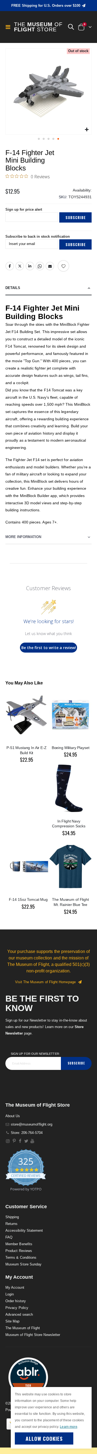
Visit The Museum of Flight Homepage (46, 982)
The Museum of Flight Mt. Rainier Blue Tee (70, 902)
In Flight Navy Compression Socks (68, 823)
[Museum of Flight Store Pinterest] (14, 1141)
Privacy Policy (16, 1308)
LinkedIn (30, 266)
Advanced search (19, 1314)
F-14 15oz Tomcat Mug (28, 899)
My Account (14, 1287)
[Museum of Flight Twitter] (26, 1141)
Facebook (9, 266)
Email (50, 266)
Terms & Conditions (20, 1257)
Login (9, 1294)
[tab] (48, 288)
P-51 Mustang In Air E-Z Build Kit (26, 750)
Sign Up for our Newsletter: (35, 1053)
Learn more (68, 1427)
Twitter (19, 266)
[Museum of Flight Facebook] (20, 1141)
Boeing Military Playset (70, 748)
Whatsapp (40, 266)
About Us (12, 1116)
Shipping (12, 1217)
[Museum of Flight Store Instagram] (8, 1141)
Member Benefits (18, 1244)
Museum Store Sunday (23, 1264)
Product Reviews (18, 1251)
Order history (15, 1301)
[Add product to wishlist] (63, 266)
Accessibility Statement (24, 1230)
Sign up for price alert (23, 209)
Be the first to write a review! (48, 647)
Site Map (12, 1321)
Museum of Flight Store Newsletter (32, 1335)
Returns (11, 1224)
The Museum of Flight (22, 1328)
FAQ (8, 1237)
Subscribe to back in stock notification (37, 236)
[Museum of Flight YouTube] (32, 1141)
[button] (70, 27)
